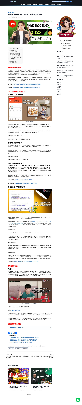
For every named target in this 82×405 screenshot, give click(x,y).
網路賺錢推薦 (11, 348)
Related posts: (14, 62)
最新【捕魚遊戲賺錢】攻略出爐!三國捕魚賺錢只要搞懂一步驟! (42, 356)
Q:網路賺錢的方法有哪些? (16, 327)
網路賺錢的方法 (25, 348)
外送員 (12, 59)
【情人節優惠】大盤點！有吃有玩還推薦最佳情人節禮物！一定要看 (24, 337)
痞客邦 (33, 221)
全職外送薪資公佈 (16, 310)
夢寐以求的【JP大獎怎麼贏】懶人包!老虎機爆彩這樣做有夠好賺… (17, 356)
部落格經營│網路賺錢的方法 (17, 57)
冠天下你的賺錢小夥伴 (13, 17)
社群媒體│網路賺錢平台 (16, 54)
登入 (67, 1)
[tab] (27, 394)
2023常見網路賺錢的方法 (14, 51)
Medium (22, 223)
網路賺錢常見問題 (13, 61)
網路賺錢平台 (44, 346)
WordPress (17, 223)
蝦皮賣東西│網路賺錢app (15, 53)
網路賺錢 (23, 346)
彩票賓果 (35, 4)
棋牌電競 (47, 4)
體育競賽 (29, 4)
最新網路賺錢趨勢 (12, 50)
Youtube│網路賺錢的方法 (16, 55)
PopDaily (12, 223)
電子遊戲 (41, 4)
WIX (41, 221)
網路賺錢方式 (17, 348)
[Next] (50, 380)
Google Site (45, 221)
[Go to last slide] (10, 380)
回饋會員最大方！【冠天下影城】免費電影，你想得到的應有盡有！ (24, 339)
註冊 (71, 1)
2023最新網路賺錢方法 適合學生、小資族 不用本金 (21, 342)
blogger (37, 221)
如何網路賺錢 (11, 346)
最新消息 (13, 12)
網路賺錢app (29, 346)
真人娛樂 (23, 4)
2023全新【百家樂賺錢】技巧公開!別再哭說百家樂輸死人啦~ (26, 261)
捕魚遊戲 (53, 4)
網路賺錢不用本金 (36, 346)
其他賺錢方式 (12, 58)
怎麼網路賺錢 (17, 346)
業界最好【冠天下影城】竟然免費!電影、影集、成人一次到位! (23, 340)
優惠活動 (59, 4)
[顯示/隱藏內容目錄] (20, 49)
